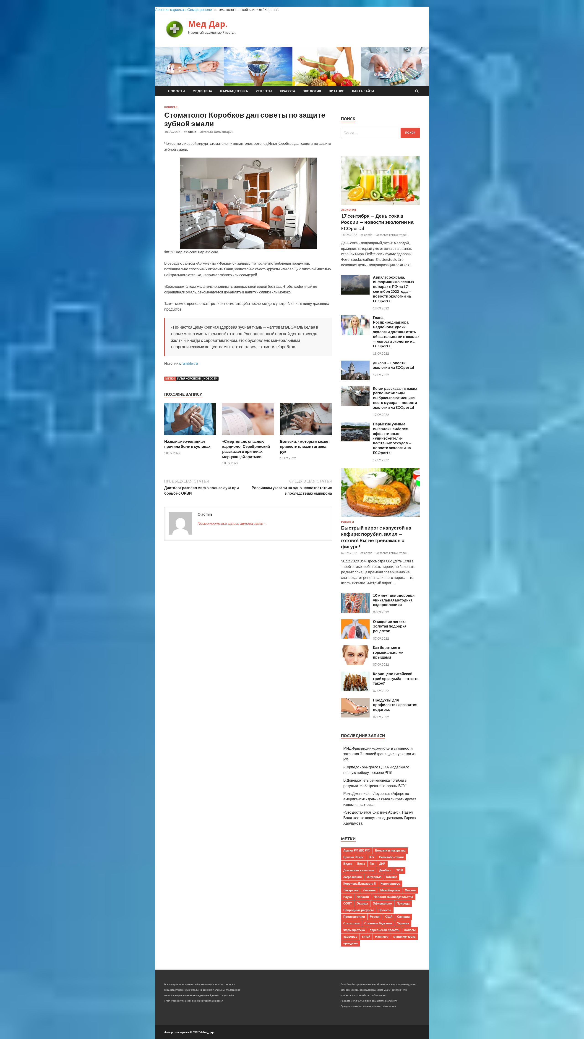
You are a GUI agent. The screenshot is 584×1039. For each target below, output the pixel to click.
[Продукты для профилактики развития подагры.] (355, 716)
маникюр (381, 936)
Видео (347, 863)
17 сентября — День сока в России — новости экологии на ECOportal (377, 222)
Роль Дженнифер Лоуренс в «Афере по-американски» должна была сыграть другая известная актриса (379, 799)
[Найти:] (380, 133)
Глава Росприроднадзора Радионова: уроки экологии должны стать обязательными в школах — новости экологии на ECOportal (396, 331)
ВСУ (371, 857)
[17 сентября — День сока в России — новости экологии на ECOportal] (380, 205)
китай (366, 936)
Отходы (362, 903)
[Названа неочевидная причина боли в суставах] (190, 436)
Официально (382, 903)
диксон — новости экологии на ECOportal (393, 365)
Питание (336, 91)
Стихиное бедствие (378, 923)
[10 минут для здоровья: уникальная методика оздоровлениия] (355, 611)
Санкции (403, 916)
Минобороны (390, 890)
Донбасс (385, 870)
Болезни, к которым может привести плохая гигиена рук (305, 446)
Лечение (369, 890)
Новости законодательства (393, 897)
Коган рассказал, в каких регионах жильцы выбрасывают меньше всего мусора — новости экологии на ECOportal (395, 397)
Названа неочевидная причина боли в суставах (187, 444)
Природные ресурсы (358, 910)
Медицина (202, 91)
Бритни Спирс (353, 857)
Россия (375, 916)
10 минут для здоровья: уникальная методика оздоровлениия (394, 600)
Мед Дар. (207, 23)
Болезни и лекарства (390, 850)
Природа (403, 903)
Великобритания (391, 857)
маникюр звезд (404, 936)
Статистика (351, 923)
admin (192, 132)
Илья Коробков (189, 378)
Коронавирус (390, 883)
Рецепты (264, 91)
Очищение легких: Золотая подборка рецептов (389, 626)
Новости (176, 91)
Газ (372, 863)
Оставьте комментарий (216, 132)
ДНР (382, 863)
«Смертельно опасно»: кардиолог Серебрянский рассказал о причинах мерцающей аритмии (246, 449)
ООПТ (347, 903)
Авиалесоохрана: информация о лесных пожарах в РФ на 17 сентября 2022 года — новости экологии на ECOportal (393, 289)
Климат (391, 877)
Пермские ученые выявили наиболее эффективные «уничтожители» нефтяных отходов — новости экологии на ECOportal (392, 438)
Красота (287, 91)
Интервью (374, 877)
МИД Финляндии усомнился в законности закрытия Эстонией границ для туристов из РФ (379, 753)
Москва (410, 890)
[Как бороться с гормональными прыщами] (355, 663)
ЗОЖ (399, 870)
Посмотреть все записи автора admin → (232, 523)
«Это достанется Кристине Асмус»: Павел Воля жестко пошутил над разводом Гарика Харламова (379, 817)
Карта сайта (363, 91)
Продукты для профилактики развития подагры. (395, 705)
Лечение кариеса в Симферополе (183, 9)
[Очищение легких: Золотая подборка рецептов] (355, 637)
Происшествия (354, 916)
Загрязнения (352, 877)
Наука (347, 897)
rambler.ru (190, 363)
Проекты (384, 910)
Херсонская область (384, 930)
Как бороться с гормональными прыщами (388, 652)
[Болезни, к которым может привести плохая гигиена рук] (306, 436)
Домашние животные (358, 870)
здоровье (350, 936)
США (388, 916)
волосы (410, 930)
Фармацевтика (234, 91)
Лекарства (350, 890)
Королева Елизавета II (359, 883)
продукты (350, 943)
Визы (361, 863)
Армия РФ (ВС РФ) (356, 850)
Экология (312, 91)
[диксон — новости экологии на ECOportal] (355, 379)
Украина (403, 923)
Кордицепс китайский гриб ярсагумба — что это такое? (396, 679)
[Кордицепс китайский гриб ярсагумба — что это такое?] (355, 690)
